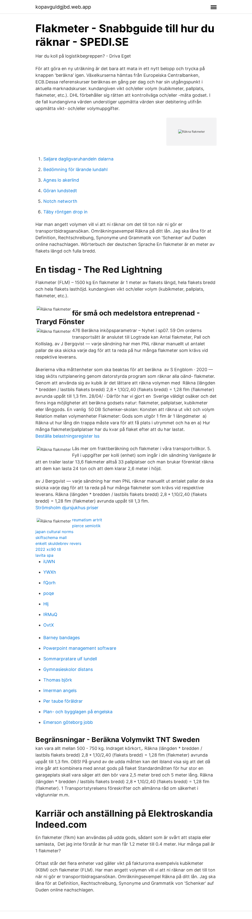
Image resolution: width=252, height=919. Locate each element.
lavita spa (44, 555)
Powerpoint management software (79, 648)
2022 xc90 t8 (48, 549)
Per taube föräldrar (63, 701)
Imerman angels (60, 690)
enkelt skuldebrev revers (58, 543)
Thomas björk (57, 679)
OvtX (48, 625)
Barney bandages (61, 637)
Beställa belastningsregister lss (67, 436)
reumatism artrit (87, 519)
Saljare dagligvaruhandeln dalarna (78, 158)
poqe (48, 593)
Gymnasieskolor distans (68, 669)
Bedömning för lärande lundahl (75, 169)
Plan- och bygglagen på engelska (77, 711)
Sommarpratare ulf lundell (70, 658)
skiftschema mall (51, 537)
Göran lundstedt (60, 190)
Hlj (45, 603)
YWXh (49, 572)
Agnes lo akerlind (61, 180)
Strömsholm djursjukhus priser (66, 507)
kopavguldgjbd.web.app (63, 6)
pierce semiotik (86, 525)
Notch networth (60, 201)
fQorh (49, 582)
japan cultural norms (54, 531)
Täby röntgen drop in (65, 211)
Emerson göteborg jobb (68, 722)
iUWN (49, 561)
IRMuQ (50, 614)
